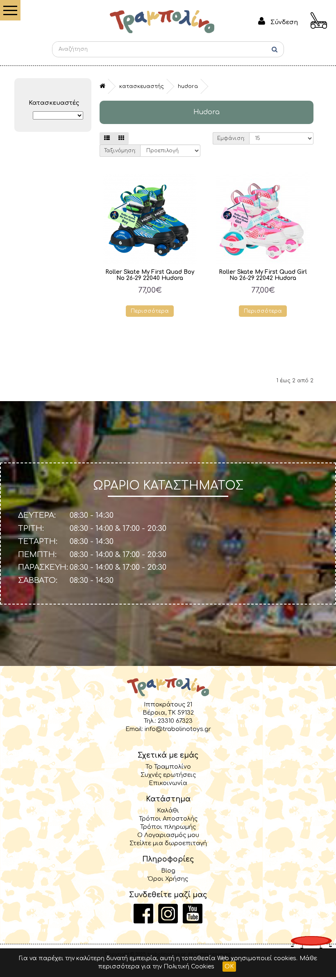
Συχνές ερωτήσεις (168, 775)
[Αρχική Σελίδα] (162, 21)
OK (229, 966)
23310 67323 (175, 721)
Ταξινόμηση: (120, 150)
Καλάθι (168, 810)
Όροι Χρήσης (168, 878)
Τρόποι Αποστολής (168, 818)
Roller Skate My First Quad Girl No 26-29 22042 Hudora (263, 275)
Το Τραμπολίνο (168, 766)
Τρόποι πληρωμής (168, 827)
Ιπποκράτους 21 (168, 704)
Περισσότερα (150, 311)
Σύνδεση (284, 22)
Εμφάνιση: (231, 138)
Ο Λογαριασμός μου (168, 835)
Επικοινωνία (168, 783)
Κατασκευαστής (141, 86)
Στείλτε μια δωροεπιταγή (168, 843)
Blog (168, 870)
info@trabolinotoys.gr (178, 729)
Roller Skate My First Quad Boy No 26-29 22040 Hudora (149, 275)
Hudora (188, 86)
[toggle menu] (10, 10)
